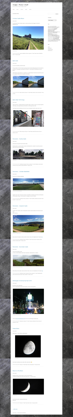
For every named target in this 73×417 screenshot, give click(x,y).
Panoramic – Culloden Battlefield (21, 171)
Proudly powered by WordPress (21, 412)
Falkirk (59, 31)
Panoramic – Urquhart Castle (20, 206)
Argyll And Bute (54, 26)
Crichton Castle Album (18, 18)
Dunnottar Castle (17, 274)
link (17, 24)
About (17, 9)
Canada (52, 28)
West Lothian (55, 41)
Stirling (55, 40)
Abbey (49, 26)
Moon (27, 364)
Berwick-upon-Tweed (51, 27)
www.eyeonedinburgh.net (20, 318)
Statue (52, 40)
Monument (55, 35)
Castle (35, 53)
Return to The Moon (18, 370)
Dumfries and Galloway (52, 29)
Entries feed (49, 48)
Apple (51, 26)
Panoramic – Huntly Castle (19, 139)
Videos (30, 9)
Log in (49, 46)
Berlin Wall (34, 131)
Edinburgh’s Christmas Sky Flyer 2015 (22, 280)
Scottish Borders (50, 39)
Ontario (58, 36)
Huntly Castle (41, 164)
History (21, 53)
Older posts (15, 409)
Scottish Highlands (24, 165)
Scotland (29, 53)
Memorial (49, 35)
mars (26, 402)
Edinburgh (51, 30)
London (54, 34)
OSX (48, 37)
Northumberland (54, 36)
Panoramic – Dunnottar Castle (20, 247)
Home (13, 9)
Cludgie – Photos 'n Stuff (20, 5)
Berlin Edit (15, 60)
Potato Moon (16, 328)
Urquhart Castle (18, 240)
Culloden (33, 198)
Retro (26, 9)
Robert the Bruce (50, 38)
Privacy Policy (14, 412)
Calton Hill (49, 28)
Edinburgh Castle (51, 31)
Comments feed (50, 49)
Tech (57, 40)
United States (50, 41)
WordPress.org (50, 50)
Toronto (59, 40)
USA (52, 41)
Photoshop (39, 92)
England (56, 31)
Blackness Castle (56, 27)
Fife (48, 32)
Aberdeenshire (40, 273)
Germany (23, 92)
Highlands (21, 164)
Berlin (21, 92)
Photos (22, 9)
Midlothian (24, 53)
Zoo (57, 41)
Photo (14, 54)
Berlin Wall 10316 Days (18, 100)
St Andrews (49, 40)
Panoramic (24, 164)
